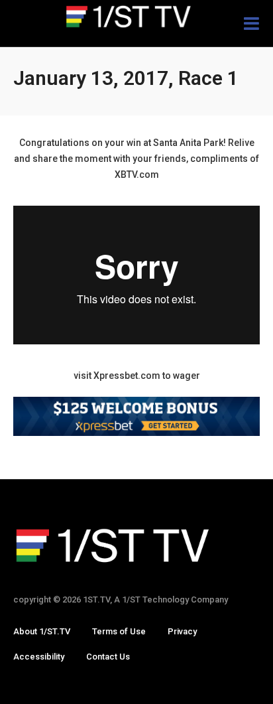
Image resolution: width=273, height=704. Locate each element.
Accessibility (38, 657)
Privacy (182, 631)
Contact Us (108, 657)
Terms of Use (119, 631)
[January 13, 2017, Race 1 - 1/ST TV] (136, 16)
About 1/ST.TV (41, 631)
